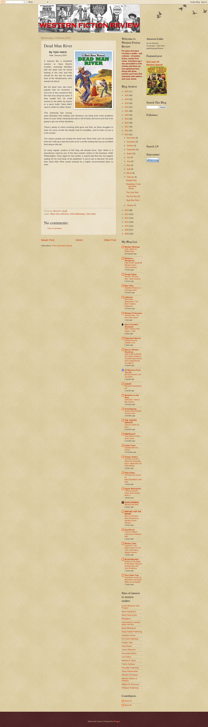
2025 (127, 95)
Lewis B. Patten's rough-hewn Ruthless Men (133, 534)
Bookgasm (126, 619)
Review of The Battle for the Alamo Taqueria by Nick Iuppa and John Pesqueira (133, 565)
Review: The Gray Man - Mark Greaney (132, 278)
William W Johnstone (130, 684)
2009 (127, 230)
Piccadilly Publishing (130, 668)
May (129, 165)
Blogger (117, 721)
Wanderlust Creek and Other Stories (133, 186)
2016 (127, 131)
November (131, 142)
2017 (127, 127)
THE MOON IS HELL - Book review (133, 437)
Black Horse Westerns (60, 214)
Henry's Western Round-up (132, 351)
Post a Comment (54, 228)
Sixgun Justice (131, 457)
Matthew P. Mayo (129, 660)
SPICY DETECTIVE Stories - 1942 (132, 330)
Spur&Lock (129, 530)
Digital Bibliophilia (133, 489)
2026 (127, 91)
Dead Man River (132, 200)
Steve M (128, 701)
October (130, 146)
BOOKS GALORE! (132, 505)
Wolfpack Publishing (130, 688)
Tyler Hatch (91, 214)
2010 (127, 226)
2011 (127, 222)
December (131, 138)
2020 (127, 115)
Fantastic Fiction (128, 635)
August (130, 153)
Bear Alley (129, 286)
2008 (127, 234)
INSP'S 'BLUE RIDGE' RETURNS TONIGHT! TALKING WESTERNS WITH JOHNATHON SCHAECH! (133, 358)
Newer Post (47, 240)
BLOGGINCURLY (132, 559)
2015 (127, 134)
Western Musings (132, 247)
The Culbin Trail (132, 575)
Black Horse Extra (129, 615)
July (129, 157)
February (131, 177)
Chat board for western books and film (131, 623)
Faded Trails (130, 445)
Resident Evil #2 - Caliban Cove (131, 341)
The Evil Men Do (133, 196)
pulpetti (128, 384)
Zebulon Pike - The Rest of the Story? (132, 316)
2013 (127, 214)
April (129, 169)
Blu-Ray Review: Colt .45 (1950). (133, 376)
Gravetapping (130, 409)
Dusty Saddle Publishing (132, 632)
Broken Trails (130, 543)
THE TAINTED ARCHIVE (131, 421)
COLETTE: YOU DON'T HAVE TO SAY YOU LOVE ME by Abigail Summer (133, 549)
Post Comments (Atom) (62, 246)
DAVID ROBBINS (132, 502)
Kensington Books (129, 653)
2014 (127, 210)
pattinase (129, 297)
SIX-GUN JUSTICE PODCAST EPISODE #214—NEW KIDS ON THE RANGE (133, 462)
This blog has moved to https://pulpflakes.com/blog (133, 478)
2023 (127, 103)
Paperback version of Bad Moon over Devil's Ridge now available (133, 580)
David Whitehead (129, 628)
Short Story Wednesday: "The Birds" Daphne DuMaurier (131, 302)
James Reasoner (129, 650)
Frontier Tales (127, 643)
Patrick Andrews (128, 664)
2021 (127, 111)
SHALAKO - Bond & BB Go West (132, 401)
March (129, 173)
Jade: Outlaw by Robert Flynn (131, 250)
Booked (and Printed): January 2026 (133, 412)
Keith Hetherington (77, 214)
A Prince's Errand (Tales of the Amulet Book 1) (132, 493)
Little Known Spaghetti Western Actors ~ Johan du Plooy (133, 265)
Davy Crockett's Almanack (131, 325)
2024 (127, 99)
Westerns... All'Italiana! (129, 259)
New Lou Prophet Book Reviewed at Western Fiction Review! (132, 519)
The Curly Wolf (132, 192)
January (130, 205)
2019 (127, 119)
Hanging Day (131, 180)
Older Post (110, 240)
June (129, 161)
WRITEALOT (130, 434)
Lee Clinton (126, 657)
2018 (127, 123)
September (131, 149)
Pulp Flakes (130, 473)
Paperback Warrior (133, 338)
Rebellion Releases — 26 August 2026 (133, 289)
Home (79, 240)
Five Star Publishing (130, 639)
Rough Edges (131, 274)
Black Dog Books (129, 612)
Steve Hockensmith (130, 671)
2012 (127, 218)
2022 (127, 107)
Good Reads (127, 646)
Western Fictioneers (133, 313)
